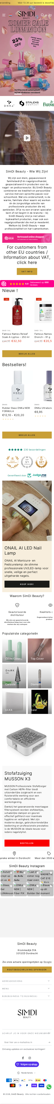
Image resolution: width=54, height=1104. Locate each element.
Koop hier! (27, 584)
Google (48, 961)
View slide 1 (18, 92)
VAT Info (27, 271)
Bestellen (27, 843)
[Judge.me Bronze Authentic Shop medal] (13, 462)
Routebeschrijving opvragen (27, 969)
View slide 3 (36, 92)
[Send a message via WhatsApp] (48, 1086)
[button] (11, 15)
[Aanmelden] (50, 1042)
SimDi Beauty (17, 1094)
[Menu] (4, 15)
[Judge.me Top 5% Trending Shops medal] (27, 462)
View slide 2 (27, 92)
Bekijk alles (27, 354)
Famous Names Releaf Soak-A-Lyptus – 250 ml (15, 335)
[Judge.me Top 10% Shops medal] (41, 462)
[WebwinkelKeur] (27, 238)
